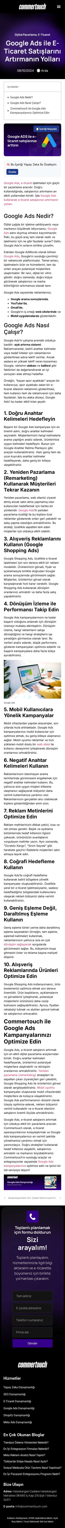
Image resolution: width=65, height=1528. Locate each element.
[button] (59, 6)
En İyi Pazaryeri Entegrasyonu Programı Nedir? (31, 1474)
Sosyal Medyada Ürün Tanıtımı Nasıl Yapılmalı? (32, 1467)
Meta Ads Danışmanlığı (17, 1422)
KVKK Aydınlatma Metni (40, 1518)
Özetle (12, 171)
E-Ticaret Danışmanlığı (17, 1401)
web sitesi (43, 744)
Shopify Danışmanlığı (16, 1415)
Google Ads (11, 183)
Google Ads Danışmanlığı (18, 1408)
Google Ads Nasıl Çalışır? (25, 103)
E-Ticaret (44, 35)
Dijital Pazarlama (26, 35)
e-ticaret (26, 183)
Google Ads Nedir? (21, 97)
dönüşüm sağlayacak (17, 944)
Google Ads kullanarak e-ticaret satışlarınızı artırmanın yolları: (31, 200)
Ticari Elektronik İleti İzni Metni (38, 1521)
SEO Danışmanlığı (14, 1394)
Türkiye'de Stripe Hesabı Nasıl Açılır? (25, 1461)
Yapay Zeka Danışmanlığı (19, 1387)
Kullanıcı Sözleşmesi (17, 1518)
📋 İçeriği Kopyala (46, 128)
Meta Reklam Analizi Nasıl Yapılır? (24, 1455)
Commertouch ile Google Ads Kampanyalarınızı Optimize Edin (29, 110)
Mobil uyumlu (46, 1087)
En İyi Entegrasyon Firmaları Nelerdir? (26, 1449)
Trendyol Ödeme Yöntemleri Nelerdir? (26, 1442)
